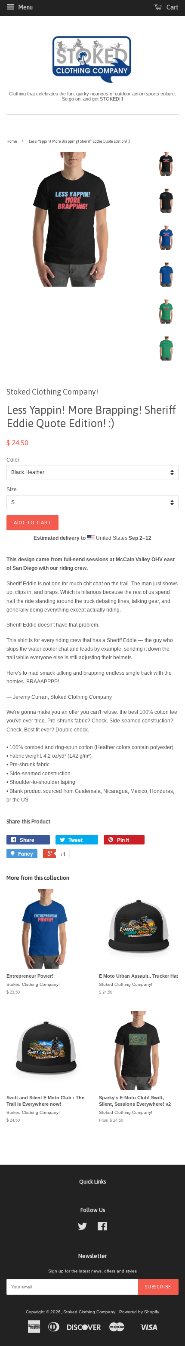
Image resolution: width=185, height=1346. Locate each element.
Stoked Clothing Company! (90, 1311)
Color (12, 460)
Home (11, 141)
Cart (172, 7)
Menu (25, 7)
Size (11, 489)
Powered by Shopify (139, 1311)
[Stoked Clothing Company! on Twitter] (82, 1228)
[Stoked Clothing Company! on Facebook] (102, 1228)
